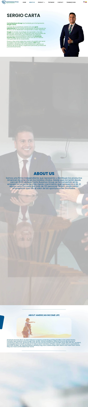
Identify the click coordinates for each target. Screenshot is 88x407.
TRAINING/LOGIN (70, 2)
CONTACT (60, 2)
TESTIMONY (51, 2)
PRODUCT (40, 2)
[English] (84, 2)
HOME (24, 2)
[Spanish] (86, 2)
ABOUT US (32, 2)
